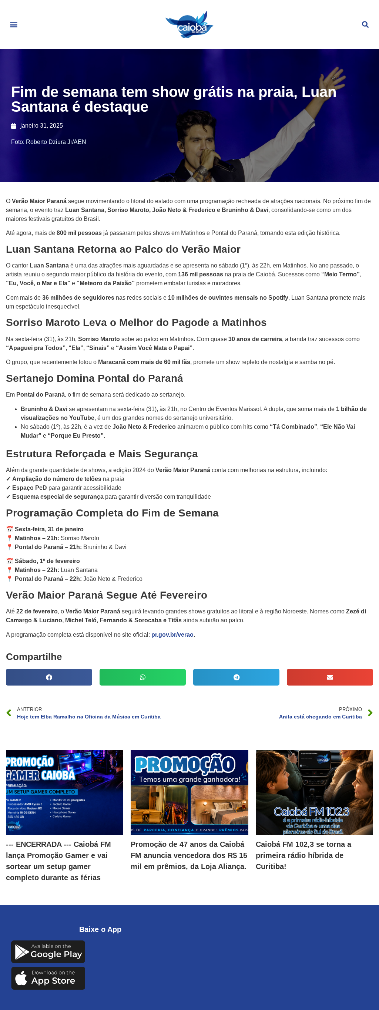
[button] (13, 24)
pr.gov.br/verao (172, 635)
